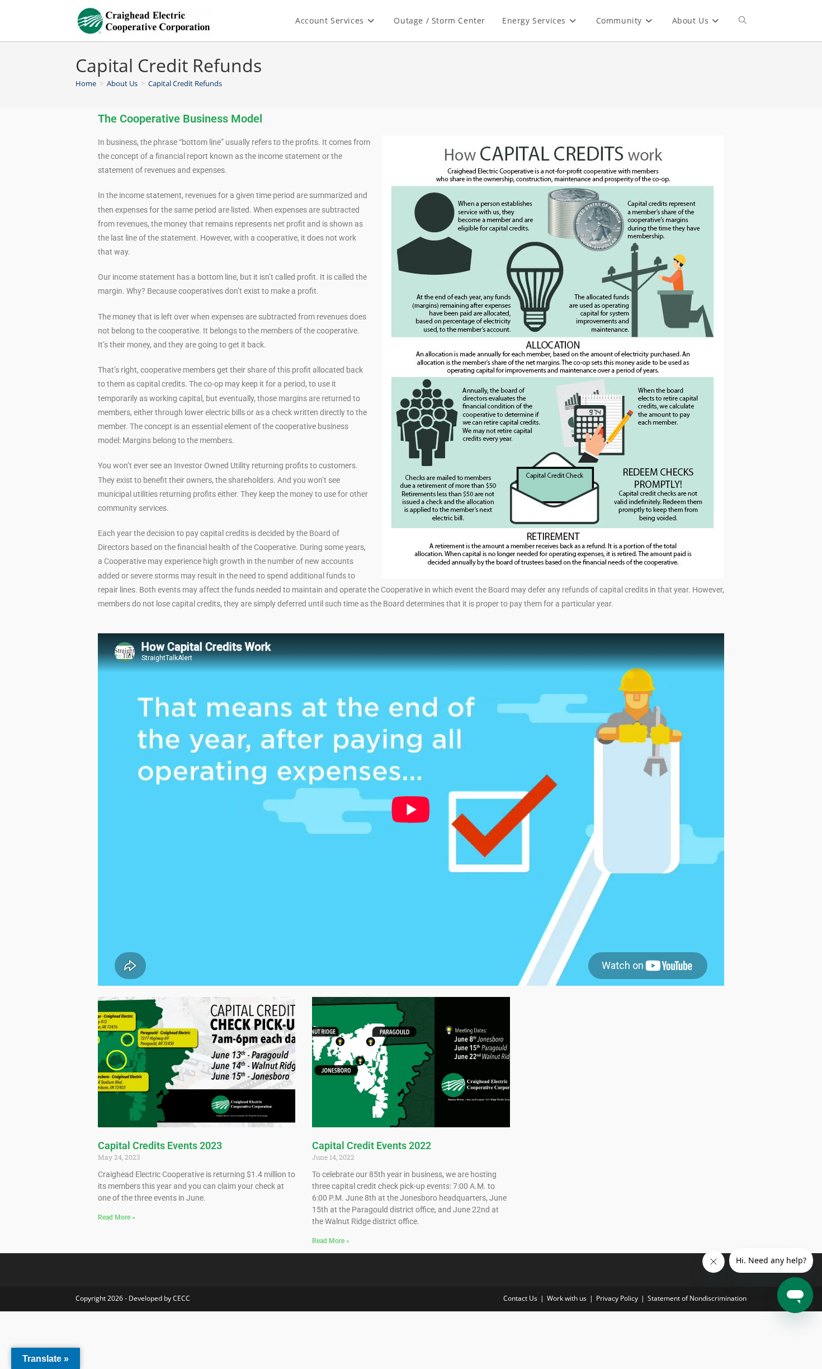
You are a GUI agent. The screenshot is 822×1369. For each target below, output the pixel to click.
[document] (411, 684)
